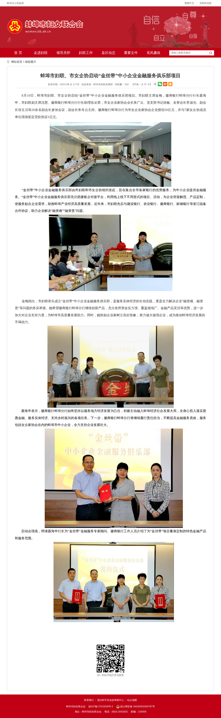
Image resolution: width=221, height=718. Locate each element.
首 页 (18, 53)
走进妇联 (41, 53)
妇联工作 (86, 53)
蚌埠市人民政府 (15, 3)
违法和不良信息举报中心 (110, 700)
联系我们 (89, 700)
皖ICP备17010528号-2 (101, 706)
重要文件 (131, 53)
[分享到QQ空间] (170, 84)
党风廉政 (153, 53)
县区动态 (108, 53)
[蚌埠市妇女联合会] (45, 26)
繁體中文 (189, 3)
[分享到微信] (160, 84)
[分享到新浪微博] (165, 84)
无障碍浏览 (205, 3)
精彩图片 (30, 61)
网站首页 (16, 61)
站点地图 (132, 700)
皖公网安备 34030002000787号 (137, 706)
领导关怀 (63, 53)
